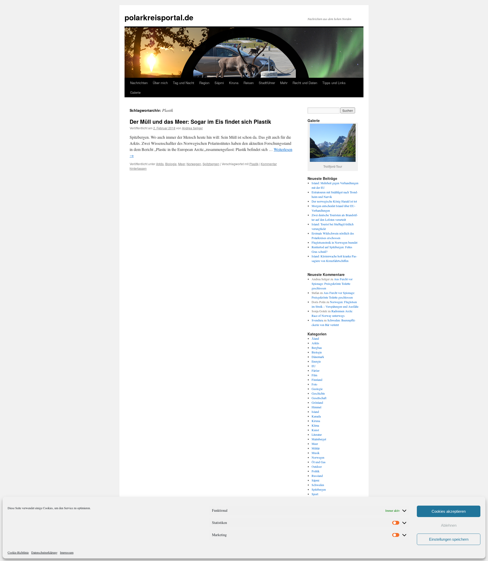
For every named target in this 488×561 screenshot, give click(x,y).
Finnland (317, 380)
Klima (315, 425)
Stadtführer (267, 82)
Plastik (253, 164)
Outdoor (317, 466)
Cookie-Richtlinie (18, 552)
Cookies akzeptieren (449, 511)
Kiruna (233, 82)
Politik (315, 471)
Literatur (317, 434)
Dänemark (318, 357)
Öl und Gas (319, 462)
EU (314, 366)
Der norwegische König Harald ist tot (334, 201)
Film (314, 375)
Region (204, 82)
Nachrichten (139, 82)
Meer (181, 164)
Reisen (248, 82)
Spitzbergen (211, 164)
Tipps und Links (334, 82)
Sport (315, 494)
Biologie (171, 164)
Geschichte (318, 393)
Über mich (160, 82)
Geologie (317, 389)
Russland (317, 476)
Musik (315, 453)
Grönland (317, 402)
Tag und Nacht (183, 82)
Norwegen (194, 164)
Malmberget (319, 439)
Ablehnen (448, 525)
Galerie (135, 92)
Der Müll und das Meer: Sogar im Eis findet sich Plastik (200, 121)
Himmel (316, 407)
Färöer (315, 370)
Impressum (66, 552)
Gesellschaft (319, 398)
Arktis (160, 164)
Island (315, 412)
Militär (316, 448)
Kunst (315, 430)
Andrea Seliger (192, 128)
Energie (316, 361)
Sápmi (219, 82)
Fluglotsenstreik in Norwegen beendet (334, 242)
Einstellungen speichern (448, 539)
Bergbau (317, 348)
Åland (315, 338)
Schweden (318, 485)
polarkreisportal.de (159, 17)
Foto (314, 384)
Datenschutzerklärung (44, 552)
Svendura (317, 320)
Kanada (316, 416)
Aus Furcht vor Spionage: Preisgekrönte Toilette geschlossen (332, 283)
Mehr (283, 82)
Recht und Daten (305, 82)
